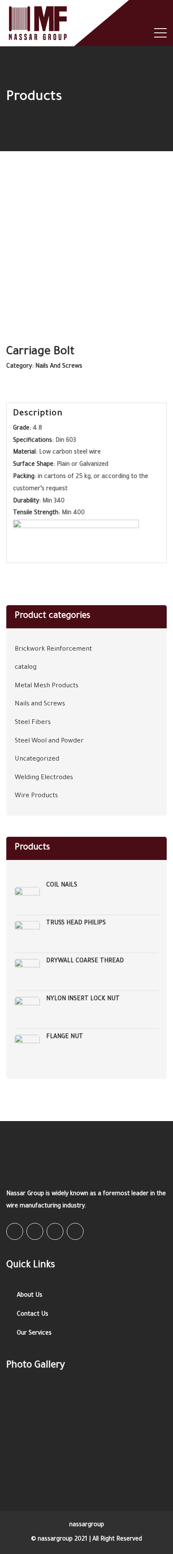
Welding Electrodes (44, 778)
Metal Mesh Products (47, 686)
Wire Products (36, 796)
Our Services (34, 1333)
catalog (26, 667)
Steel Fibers (33, 722)
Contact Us (32, 1314)
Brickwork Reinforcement (53, 649)
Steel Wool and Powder (49, 741)
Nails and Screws (58, 366)
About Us (29, 1295)
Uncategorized (37, 759)
